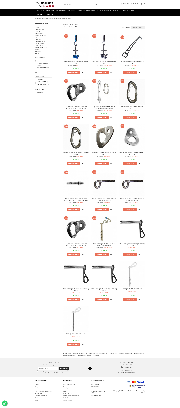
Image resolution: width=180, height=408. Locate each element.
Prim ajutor (38, 51)
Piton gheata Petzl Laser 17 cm (76, 334)
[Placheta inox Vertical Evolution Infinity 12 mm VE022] (132, 137)
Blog (36, 400)
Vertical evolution (42, 67)
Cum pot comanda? (68, 387)
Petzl (38, 65)
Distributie (38, 389)
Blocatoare (38, 31)
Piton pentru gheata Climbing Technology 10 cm (132, 244)
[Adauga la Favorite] (83, 72)
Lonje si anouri (39, 45)
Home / (37, 18)
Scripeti (37, 53)
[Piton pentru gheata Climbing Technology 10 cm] (132, 229)
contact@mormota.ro (128, 373)
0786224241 (127, 370)
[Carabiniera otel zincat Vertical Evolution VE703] (76, 137)
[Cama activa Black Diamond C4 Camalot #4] (104, 47)
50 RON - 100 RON (42, 82)
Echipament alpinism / (54, 18)
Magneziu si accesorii (41, 47)
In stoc (39, 92)
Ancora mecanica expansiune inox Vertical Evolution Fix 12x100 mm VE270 (76, 199)
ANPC (36, 398)
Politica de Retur (67, 400)
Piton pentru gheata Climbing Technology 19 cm (76, 289)
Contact (37, 384)
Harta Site (66, 398)
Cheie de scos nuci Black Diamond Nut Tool (132, 62)
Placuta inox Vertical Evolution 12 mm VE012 (104, 153)
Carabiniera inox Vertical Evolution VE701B (132, 107)
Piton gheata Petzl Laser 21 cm (132, 289)
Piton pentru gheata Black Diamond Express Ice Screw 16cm (104, 244)
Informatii (67, 381)
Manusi (37, 49)
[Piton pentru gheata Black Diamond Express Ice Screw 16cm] (104, 229)
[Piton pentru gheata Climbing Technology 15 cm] (104, 274)
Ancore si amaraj (39, 29)
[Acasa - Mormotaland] (44, 4)
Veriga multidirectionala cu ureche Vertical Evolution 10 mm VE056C (76, 107)
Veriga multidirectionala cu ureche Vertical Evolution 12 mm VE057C (76, 244)
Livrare (65, 391)
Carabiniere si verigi (40, 35)
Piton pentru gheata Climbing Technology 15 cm (104, 289)
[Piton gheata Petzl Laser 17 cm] (76, 319)
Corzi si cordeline (40, 41)
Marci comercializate (69, 384)
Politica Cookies (67, 393)
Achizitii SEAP (38, 393)
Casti (36, 37)
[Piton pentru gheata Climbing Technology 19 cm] (76, 274)
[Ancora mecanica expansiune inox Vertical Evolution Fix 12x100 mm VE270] (76, 183)
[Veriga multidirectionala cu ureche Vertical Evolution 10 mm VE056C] (76, 92)
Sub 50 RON (40, 80)
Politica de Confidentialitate (55, 373)
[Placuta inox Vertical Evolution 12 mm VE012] (104, 137)
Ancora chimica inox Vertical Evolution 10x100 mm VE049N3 (104, 199)
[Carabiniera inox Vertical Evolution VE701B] (132, 92)
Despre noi (38, 387)
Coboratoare (38, 39)
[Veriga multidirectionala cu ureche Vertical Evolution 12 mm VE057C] (76, 229)
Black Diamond (41, 61)
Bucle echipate (39, 33)
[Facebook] (90, 368)
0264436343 (127, 367)
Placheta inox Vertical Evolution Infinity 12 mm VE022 (132, 153)
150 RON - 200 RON (42, 84)
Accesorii (37, 27)
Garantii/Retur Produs (69, 389)
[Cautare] (96, 4)
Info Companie (40, 381)
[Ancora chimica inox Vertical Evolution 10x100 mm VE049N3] (104, 183)
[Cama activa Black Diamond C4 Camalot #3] (76, 47)
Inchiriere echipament (41, 395)
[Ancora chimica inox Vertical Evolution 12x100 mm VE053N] (132, 183)
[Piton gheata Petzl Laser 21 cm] (132, 274)
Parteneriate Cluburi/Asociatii (43, 391)
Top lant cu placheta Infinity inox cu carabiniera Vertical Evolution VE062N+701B (104, 107)
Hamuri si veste (39, 43)
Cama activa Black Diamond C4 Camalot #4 (104, 62)
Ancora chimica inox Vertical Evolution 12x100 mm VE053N (132, 199)
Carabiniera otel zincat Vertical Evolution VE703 (76, 153)
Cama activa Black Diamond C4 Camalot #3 (75, 62)
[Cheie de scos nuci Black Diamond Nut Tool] (132, 47)
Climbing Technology (42, 63)
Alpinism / (43, 18)
